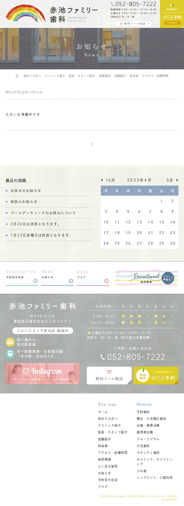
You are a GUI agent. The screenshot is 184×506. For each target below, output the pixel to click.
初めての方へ (32, 75)
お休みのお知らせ (26, 190)
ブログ (103, 486)
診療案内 (105, 75)
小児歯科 (143, 445)
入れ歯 (142, 470)
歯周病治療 (145, 432)
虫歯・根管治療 (148, 425)
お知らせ (104, 473)
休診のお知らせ (24, 201)
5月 (170, 180)
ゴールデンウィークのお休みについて (43, 213)
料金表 (134, 75)
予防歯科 (143, 411)
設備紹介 (120, 75)
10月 (110, 180)
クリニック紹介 (55, 75)
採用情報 (104, 459)
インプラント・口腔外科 (155, 477)
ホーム (103, 411)
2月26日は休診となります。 (36, 224)
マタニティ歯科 (148, 452)
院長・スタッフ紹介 (82, 75)
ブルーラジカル (148, 439)
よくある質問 (108, 466)
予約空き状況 (108, 479)
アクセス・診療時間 (155, 75)
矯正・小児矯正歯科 (151, 418)
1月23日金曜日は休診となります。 (42, 235)
